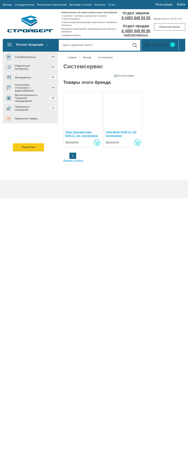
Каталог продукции (29, 45)
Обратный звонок (169, 26)
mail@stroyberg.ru (136, 35)
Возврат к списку (73, 160)
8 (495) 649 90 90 (136, 31)
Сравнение (163, 44)
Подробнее (28, 147)
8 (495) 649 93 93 (136, 18)
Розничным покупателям (52, 4)
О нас (111, 4)
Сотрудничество (24, 4)
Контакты (100, 4)
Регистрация (164, 4)
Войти (181, 4)
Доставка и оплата (81, 4)
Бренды (7, 4)
